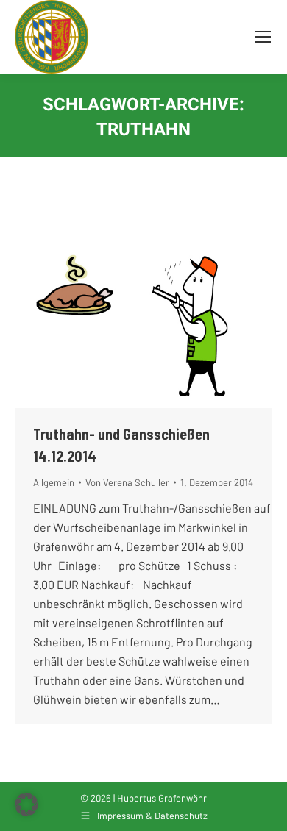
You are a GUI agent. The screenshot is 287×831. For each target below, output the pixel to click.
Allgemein (53, 482)
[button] (26, 804)
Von (127, 482)
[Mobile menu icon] (262, 36)
